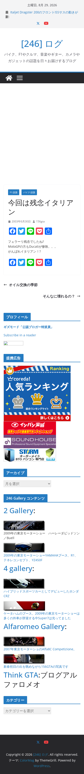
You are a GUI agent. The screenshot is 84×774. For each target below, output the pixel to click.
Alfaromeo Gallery (34, 626)
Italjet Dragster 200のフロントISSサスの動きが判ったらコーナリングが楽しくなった (44, 14)
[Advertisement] (42, 127)
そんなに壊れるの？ (59, 296)
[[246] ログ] (9, 78)
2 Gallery (18, 510)
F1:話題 (13, 192)
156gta (40, 221)
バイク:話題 (29, 192)
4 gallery (18, 568)
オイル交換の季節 (23, 284)
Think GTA (21, 675)
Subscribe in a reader (20, 335)
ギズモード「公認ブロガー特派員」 (29, 327)
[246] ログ (42, 43)
